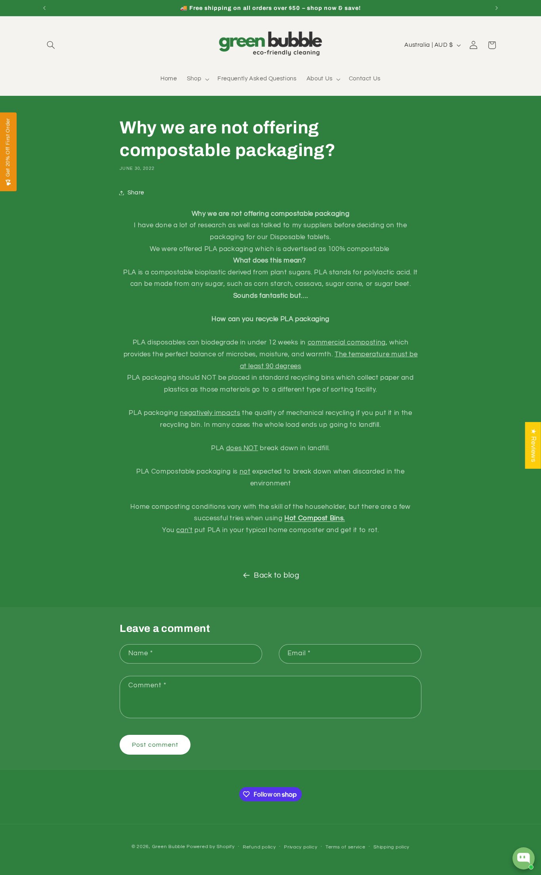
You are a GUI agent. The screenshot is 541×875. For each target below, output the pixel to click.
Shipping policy (391, 847)
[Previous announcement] (44, 8)
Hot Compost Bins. (314, 518)
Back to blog (276, 575)
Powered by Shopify (210, 847)
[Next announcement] (496, 8)
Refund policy (259, 847)
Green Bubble (168, 847)
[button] (51, 45)
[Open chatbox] (523, 858)
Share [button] (136, 193)
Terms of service (346, 847)
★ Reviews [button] (533, 445)
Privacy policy (300, 847)
